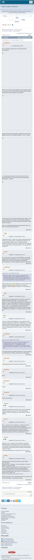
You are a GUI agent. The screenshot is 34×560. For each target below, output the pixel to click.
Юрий (5, 455)
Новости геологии (5, 528)
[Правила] (12, 24)
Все (9, 35)
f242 (5, 233)
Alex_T (6, 419)
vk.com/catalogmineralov (8, 538)
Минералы (3, 525)
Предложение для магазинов (7, 516)
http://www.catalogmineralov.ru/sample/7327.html (12, 473)
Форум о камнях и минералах (10, 6)
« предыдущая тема (20, 33)
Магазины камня (5, 533)
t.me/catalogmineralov (7, 545)
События (3, 529)
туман (6, 251)
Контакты (3, 520)
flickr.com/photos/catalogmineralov (10, 542)
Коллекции (3, 532)
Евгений (6, 358)
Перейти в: (30, 491)
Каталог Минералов (6, 522)
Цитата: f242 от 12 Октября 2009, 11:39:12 (11, 273)
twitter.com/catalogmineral (8, 540)
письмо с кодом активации (19, 12)
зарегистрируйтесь (27, 11)
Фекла (6, 403)
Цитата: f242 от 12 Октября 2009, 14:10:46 (10, 339)
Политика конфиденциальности (8, 513)
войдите (20, 11)
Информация (4, 530)
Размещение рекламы (6, 515)
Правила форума (5, 511)
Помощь (3, 512)
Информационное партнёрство (8, 517)
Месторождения (5, 527)
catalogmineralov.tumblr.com (9, 541)
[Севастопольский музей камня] (5, 405)
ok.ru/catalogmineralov (7, 544)
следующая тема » (28, 33)
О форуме (4, 508)
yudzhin (6, 43)
